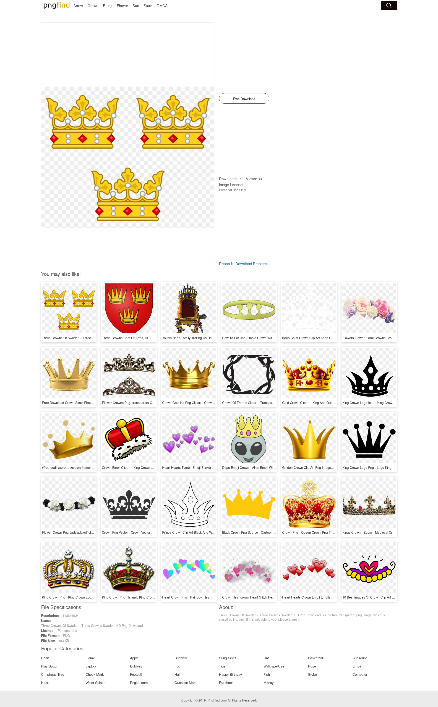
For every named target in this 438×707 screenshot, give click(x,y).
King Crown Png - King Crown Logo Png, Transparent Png (84, 597)
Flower (122, 5)
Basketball (315, 657)
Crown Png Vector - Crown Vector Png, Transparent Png (142, 532)
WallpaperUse (273, 666)
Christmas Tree (52, 674)
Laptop (91, 666)
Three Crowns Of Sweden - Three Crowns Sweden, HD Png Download (93, 337)
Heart (45, 657)
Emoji (107, 5)
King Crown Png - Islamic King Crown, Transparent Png (142, 597)
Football (136, 674)
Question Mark (186, 682)
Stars (148, 5)
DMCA (162, 5)
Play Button (49, 666)
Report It (226, 263)
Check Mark (95, 674)
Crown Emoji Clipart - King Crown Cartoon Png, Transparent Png (148, 467)
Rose (312, 666)
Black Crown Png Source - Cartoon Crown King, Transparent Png (269, 532)
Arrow (78, 5)
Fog (177, 666)
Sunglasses (228, 657)
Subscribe (360, 657)
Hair (178, 674)
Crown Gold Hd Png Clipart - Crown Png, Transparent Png (204, 402)
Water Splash (95, 682)
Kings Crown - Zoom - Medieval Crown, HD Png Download (384, 532)
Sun (136, 5)
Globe (312, 674)
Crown (93, 5)
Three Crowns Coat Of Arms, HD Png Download (136, 337)
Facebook (226, 682)
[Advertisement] (127, 55)
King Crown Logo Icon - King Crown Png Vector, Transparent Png (389, 402)
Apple (134, 657)
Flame (90, 657)
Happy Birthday (230, 674)
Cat (266, 657)
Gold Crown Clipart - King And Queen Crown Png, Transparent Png (330, 402)
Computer (359, 674)
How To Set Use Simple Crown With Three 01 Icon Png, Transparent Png (275, 337)
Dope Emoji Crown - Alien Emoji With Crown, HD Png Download (268, 467)
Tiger (223, 666)
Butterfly (181, 657)
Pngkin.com (139, 682)
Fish (266, 674)
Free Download (244, 98)
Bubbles (136, 666)
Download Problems (252, 263)
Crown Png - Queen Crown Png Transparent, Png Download (325, 532)
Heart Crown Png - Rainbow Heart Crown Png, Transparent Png (208, 597)
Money (268, 682)
